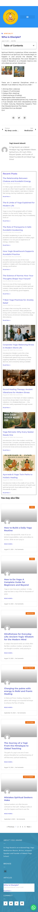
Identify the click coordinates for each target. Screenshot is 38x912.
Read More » (7, 196)
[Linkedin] (22, 903)
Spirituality (8, 33)
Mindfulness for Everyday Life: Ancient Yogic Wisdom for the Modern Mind (19, 637)
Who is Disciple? (11, 885)
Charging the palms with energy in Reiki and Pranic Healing (18, 691)
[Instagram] (16, 903)
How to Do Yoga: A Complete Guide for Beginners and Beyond (16, 582)
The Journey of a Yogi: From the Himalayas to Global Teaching (16, 746)
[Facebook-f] (5, 903)
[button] (27, 17)
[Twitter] (11, 903)
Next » (29, 827)
